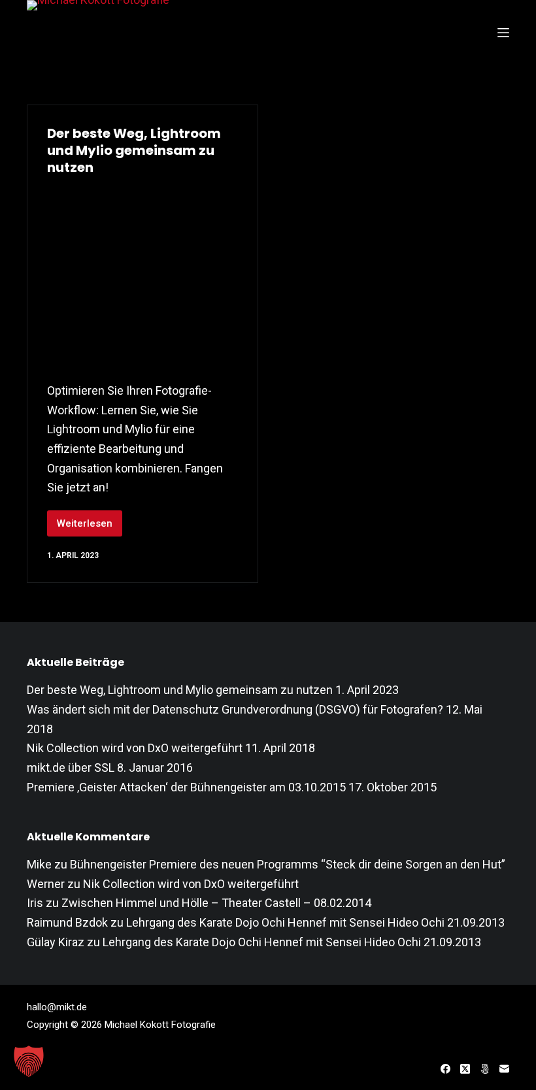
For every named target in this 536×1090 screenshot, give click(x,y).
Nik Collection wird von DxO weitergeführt (135, 748)
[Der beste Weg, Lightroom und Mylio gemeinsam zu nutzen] (142, 275)
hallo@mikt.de (57, 1007)
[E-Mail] (504, 1069)
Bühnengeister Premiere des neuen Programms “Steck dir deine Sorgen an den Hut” (287, 864)
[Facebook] (445, 1069)
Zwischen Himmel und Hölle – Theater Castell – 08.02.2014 (216, 903)
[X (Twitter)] (465, 1069)
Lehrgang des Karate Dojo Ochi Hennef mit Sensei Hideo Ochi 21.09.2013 (315, 922)
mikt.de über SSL (70, 767)
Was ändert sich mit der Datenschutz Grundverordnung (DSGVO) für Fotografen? (235, 709)
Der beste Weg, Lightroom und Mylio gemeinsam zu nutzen (134, 150)
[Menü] (503, 33)
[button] (29, 1061)
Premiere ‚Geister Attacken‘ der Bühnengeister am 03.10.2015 (186, 787)
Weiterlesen (89, 527)
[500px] (485, 1069)
